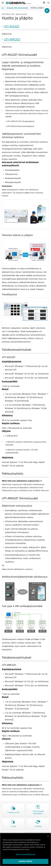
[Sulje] (48, 836)
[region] (25, 849)
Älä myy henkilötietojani (25, 854)
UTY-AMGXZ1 (12, 39)
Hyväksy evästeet (25, 861)
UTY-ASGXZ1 (11, 26)
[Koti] (2, 7)
